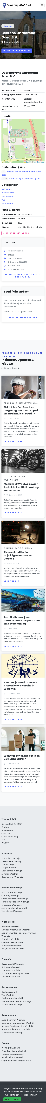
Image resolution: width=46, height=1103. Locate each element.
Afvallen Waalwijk (9, 874)
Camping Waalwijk (10, 939)
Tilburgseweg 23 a (12, 42)
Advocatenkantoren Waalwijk (15, 1029)
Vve (3, 200)
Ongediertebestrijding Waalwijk (16, 1060)
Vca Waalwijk (7, 995)
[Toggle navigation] (42, 5)
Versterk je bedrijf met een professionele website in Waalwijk (20, 685)
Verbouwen (7, 196)
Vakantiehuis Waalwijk (12, 945)
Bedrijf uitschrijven (23, 317)
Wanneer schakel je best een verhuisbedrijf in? (22, 757)
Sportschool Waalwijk (11, 1004)
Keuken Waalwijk (9, 992)
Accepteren (12, 1099)
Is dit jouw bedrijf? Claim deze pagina (23, 276)
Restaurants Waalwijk (11, 892)
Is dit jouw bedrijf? (17, 51)
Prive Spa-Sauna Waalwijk (13, 1051)
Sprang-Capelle (15, 258)
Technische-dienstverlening (21, 403)
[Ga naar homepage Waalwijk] (16, 5)
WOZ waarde (7, 203)
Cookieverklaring (9, 836)
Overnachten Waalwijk (12, 942)
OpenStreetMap (38, 162)
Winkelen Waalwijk (10, 926)
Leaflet (28, 162)
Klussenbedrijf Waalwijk (12, 964)
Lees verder (11, 441)
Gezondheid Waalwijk (11, 870)
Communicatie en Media (18, 548)
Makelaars (7, 26)
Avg (3, 839)
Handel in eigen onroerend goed (24, 178)
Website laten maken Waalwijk (16, 1001)
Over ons (5, 833)
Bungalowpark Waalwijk (12, 948)
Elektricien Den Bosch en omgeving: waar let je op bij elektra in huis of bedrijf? (21, 410)
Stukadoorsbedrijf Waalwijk (14, 908)
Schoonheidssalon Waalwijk (14, 898)
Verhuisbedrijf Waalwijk (12, 911)
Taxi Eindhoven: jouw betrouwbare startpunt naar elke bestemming (22, 620)
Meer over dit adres (16, 233)
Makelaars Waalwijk (10, 976)
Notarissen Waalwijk (11, 967)
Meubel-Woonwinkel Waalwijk (15, 929)
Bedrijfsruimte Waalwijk (12, 1057)
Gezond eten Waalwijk (12, 877)
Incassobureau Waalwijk (13, 1054)
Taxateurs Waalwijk (10, 970)
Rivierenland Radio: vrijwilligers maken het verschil (18, 555)
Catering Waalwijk (10, 895)
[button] (23, 141)
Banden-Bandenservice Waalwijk (17, 1026)
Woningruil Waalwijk (10, 1047)
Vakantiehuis (7, 192)
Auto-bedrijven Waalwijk (13, 1020)
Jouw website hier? (16, 269)
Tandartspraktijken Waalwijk (15, 901)
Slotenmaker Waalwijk (12, 1032)
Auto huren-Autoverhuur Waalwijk (17, 1023)
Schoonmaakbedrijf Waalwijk (15, 973)
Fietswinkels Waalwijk (11, 861)
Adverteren (7, 830)
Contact (5, 827)
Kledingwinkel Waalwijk (12, 998)
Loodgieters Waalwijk (11, 905)
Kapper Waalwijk (9, 867)
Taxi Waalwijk (7, 864)
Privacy (5, 842)
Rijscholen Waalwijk (10, 858)
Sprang (11, 254)
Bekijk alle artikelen (9, 368)
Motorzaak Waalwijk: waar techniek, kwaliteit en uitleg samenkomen (21, 487)
